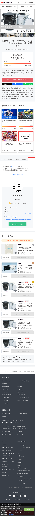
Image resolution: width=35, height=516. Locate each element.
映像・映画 (20, 392)
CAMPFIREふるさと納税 (8, 461)
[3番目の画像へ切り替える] (17, 35)
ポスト (7, 84)
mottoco (10, 49)
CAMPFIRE (4, 445)
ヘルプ (19, 453)
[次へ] (33, 20)
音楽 (19, 383)
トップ (3, 371)
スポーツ (20, 389)
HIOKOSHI (4, 467)
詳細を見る (5, 257)
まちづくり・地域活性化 (22, 49)
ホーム (3, 159)
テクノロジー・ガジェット (8, 381)
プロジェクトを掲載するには (9, 6)
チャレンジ (20, 386)
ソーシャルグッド (6, 403)
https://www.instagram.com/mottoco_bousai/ (18, 219)
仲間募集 (24, 159)
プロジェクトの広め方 (7, 434)
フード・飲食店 (5, 386)
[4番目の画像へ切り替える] (24, 35)
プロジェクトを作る (6, 413)
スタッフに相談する (22, 413)
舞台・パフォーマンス (23, 400)
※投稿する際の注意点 (17, 174)
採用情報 (17, 499)
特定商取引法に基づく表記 (24, 470)
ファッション (5, 392)
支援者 (17, 159)
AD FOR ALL (5, 464)
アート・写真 (5, 400)
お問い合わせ (21, 456)
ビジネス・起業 (5, 397)
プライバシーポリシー (23, 468)
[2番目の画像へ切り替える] (10, 35)
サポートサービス (22, 428)
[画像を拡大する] (15, 253)
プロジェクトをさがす (11, 371)
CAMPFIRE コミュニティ (8, 447)
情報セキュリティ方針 (23, 473)
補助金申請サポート (6, 475)
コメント (31, 159)
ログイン (22, 2)
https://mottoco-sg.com (12, 217)
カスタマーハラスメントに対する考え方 (25, 479)
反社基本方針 (21, 476)
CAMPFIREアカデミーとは (8, 426)
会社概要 (8, 499)
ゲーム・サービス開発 (7, 394)
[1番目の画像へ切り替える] (3, 35)
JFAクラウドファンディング (8, 469)
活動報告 (10, 159)
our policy (11, 514)
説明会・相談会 (21, 426)
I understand (29, 509)
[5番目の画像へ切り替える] (31, 35)
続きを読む (28, 213)
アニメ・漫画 (5, 389)
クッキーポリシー (22, 483)
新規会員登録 (29, 2)
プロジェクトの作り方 (7, 431)
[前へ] (2, 20)
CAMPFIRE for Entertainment (9, 456)
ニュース (20, 450)
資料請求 (4, 416)
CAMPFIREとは (21, 445)
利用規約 (20, 462)
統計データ (20, 434)
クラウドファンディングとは (9, 428)
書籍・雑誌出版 (21, 394)
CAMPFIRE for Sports (7, 458)
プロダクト (4, 383)
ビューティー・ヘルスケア (24, 397)
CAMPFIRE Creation (7, 450)
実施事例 (20, 431)
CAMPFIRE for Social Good (8, 453)
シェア (18, 84)
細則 (19, 465)
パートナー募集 (27, 499)
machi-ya (4, 472)
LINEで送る (29, 84)
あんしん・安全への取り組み (25, 447)
